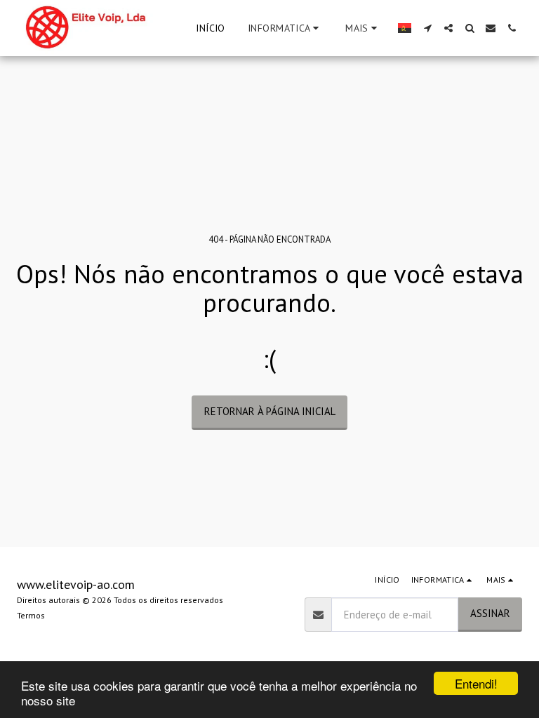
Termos (31, 615)
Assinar (490, 613)
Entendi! (476, 683)
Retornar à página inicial (269, 411)
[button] (285, 28)
